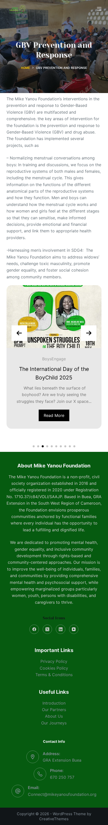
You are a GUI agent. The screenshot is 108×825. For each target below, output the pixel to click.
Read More (54, 415)
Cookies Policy (54, 668)
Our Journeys (54, 722)
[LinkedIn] (60, 629)
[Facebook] (34, 629)
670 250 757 (62, 777)
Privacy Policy (53, 661)
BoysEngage (54, 358)
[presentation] (19, 333)
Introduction (54, 703)
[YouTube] (74, 629)
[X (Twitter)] (47, 629)
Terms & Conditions (54, 674)
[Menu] (99, 9)
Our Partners (54, 709)
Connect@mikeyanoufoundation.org (62, 794)
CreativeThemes (54, 818)
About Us (54, 716)
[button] (34, 446)
